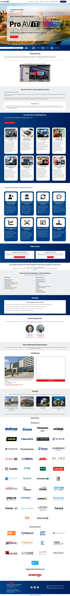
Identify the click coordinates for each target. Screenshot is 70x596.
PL (67, 1)
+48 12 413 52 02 (12, 586)
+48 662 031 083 (15, 589)
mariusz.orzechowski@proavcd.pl (30, 337)
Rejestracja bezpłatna (19, 257)
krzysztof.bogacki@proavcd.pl (40, 337)
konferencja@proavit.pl (39, 267)
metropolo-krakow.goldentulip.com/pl (16, 384)
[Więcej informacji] (11, 133)
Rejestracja (50, 257)
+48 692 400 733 (18, 590)
